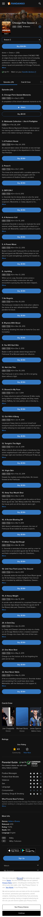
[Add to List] (40, 27)
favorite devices (28, 72)
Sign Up (21, 858)
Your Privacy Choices (21, 907)
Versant (20, 878)
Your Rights (9, 887)
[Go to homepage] (16, 3)
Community (16, 753)
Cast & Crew (25, 82)
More (4, 68)
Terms (9, 880)
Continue (21, 913)
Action (10, 821)
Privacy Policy (7, 883)
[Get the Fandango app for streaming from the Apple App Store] (13, 850)
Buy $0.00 (21, 114)
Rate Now (27, 753)
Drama (17, 821)
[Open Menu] (3, 3)
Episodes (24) (9, 82)
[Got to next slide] (41, 719)
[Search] (39, 3)
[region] (21, 894)
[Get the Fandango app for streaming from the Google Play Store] (28, 850)
